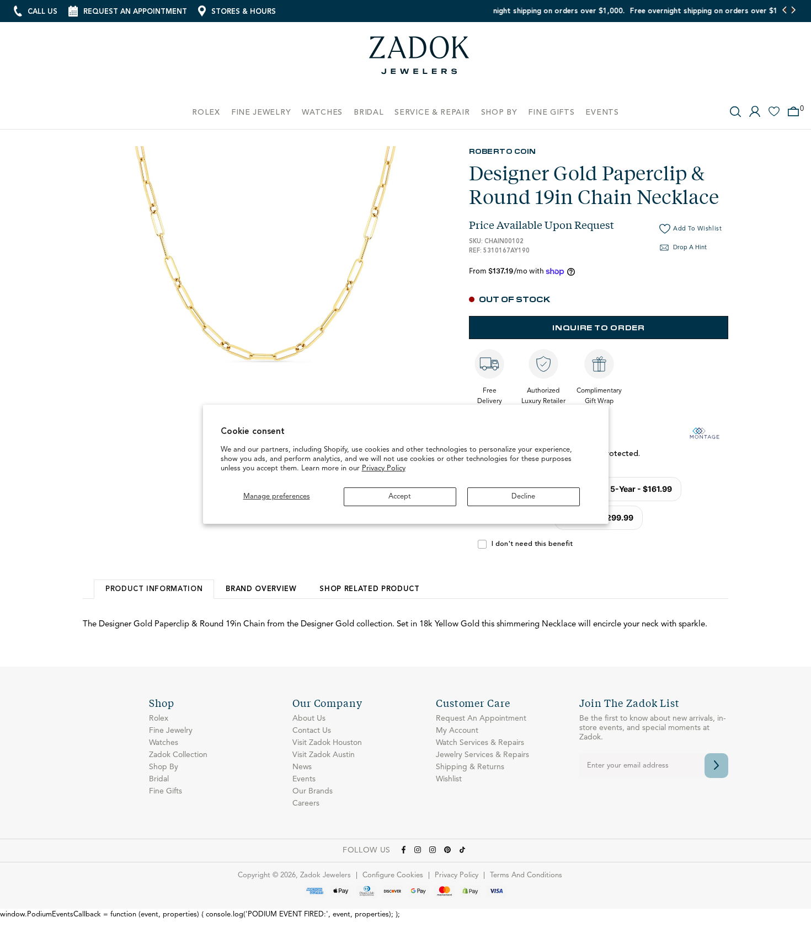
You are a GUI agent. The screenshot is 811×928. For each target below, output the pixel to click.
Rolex (158, 718)
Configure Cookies (392, 875)
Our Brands (312, 791)
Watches (163, 743)
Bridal (159, 779)
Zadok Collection (178, 755)
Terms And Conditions (526, 875)
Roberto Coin (502, 151)
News (302, 767)
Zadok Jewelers (419, 59)
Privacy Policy (384, 468)
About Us (309, 718)
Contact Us (311, 730)
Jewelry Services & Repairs (482, 755)
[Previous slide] (785, 11)
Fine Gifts (165, 791)
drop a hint (690, 248)
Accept (399, 496)
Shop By (163, 767)
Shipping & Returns (470, 767)
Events (304, 779)
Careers (305, 803)
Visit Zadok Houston (327, 743)
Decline (523, 496)
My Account (457, 730)
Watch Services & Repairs (480, 743)
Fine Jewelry (171, 730)
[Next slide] (793, 11)
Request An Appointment (481, 718)
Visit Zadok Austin (323, 755)
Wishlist (449, 779)
